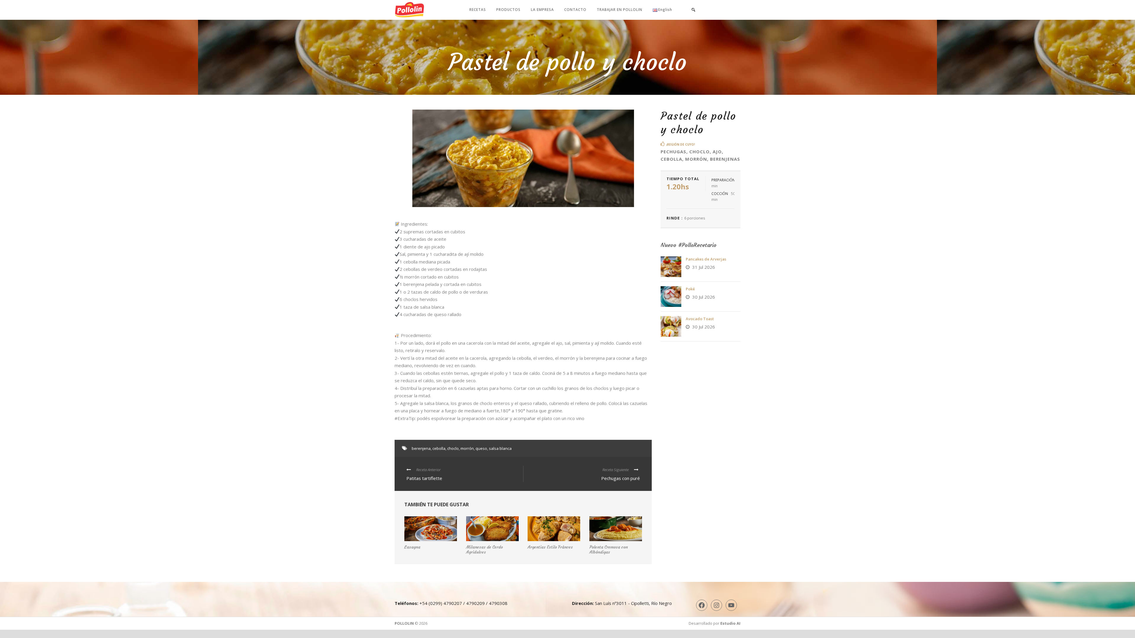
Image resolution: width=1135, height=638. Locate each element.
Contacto (575, 9)
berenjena (421, 448)
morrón (467, 448)
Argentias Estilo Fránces (550, 547)
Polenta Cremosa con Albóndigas (608, 549)
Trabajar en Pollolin (619, 9)
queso (481, 448)
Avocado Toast (700, 318)
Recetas (477, 9)
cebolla (438, 448)
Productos (508, 9)
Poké (690, 289)
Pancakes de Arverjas (706, 259)
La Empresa (542, 9)
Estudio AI (730, 623)
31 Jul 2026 (703, 267)
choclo (453, 448)
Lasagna (412, 547)
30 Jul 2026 (703, 297)
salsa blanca (500, 448)
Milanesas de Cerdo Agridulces (484, 549)
